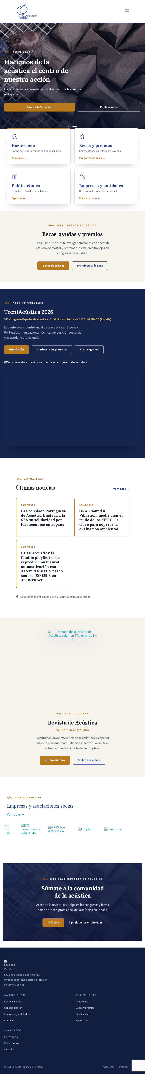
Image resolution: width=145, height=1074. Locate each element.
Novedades (82, 1021)
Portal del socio (13, 1043)
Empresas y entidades (17, 1014)
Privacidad (123, 1067)
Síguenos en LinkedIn (88, 922)
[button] (68, 126)
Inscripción (16, 349)
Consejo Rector (13, 1008)
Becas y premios (85, 1008)
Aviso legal (108, 1067)
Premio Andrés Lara (90, 266)
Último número (55, 760)
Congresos (82, 1002)
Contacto (9, 1021)
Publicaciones (109, 107)
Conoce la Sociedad (39, 107)
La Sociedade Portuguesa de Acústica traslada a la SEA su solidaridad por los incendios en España (43, 518)
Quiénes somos (13, 1002)
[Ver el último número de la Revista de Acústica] (72, 667)
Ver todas (121, 489)
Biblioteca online (89, 760)
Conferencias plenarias (52, 349)
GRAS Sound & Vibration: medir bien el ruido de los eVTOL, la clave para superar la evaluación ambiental (101, 520)
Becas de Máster (53, 266)
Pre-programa (89, 349)
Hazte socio (11, 1037)
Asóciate (53, 922)
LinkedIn (9, 1049)
